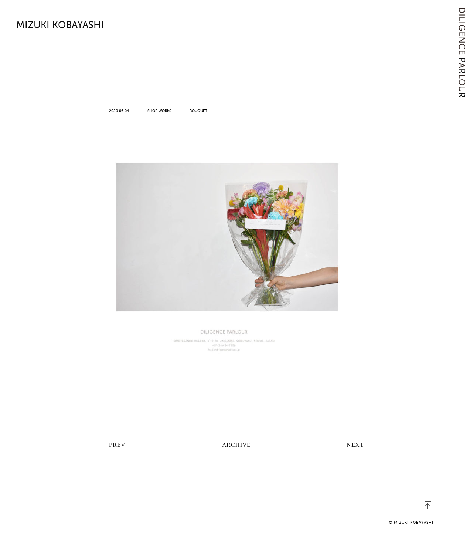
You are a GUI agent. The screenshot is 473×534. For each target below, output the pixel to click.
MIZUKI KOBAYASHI (60, 25)
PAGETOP (427, 505)
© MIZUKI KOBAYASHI (411, 522)
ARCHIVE (236, 445)
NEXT (355, 445)
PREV (117, 445)
